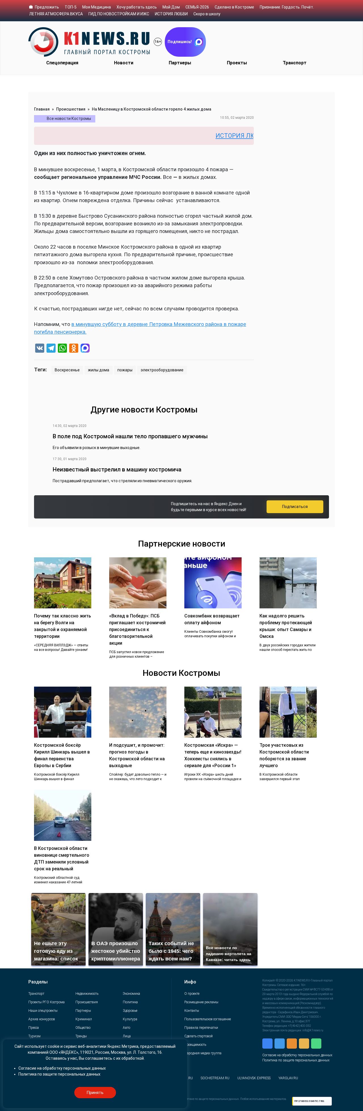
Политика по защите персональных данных (296, 1060)
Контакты (191, 1011)
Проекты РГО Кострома (46, 1002)
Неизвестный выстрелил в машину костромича (117, 469)
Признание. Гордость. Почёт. (287, 7)
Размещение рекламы (201, 1002)
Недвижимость (86, 994)
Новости (123, 62)
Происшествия (70, 109)
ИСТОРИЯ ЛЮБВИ (171, 14)
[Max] (85, 349)
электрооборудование (162, 370)
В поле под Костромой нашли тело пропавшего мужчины (130, 436)
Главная (42, 109)
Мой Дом (171, 7)
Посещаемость (195, 1045)
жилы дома (98, 370)
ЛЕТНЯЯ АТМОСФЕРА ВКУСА (56, 14)
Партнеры (180, 62)
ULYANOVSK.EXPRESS (254, 1078)
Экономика (131, 994)
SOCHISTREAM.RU (215, 1078)
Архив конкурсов (41, 1019)
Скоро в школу (206, 14)
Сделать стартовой (198, 1036)
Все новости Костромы (69, 118)
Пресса (33, 1028)
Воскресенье (67, 370)
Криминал (83, 1019)
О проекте (191, 994)
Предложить (47, 7)
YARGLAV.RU (288, 1078)
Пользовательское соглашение (207, 1019)
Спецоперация (62, 62)
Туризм (34, 1036)
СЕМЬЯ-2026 (197, 7)
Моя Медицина (96, 7)
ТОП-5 (71, 7)
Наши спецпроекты (43, 1011)
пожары (124, 370)
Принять (95, 1092)
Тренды (81, 1036)
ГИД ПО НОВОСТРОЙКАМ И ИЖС (118, 14)
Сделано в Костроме (234, 7)
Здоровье (130, 1011)
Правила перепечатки (201, 1028)
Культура (130, 1019)
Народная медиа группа (202, 1053)
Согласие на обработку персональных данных (297, 1055)
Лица (127, 1036)
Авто (126, 1028)
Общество (82, 1028)
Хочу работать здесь (137, 7)
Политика (130, 1002)
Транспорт (295, 62)
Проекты (237, 62)
